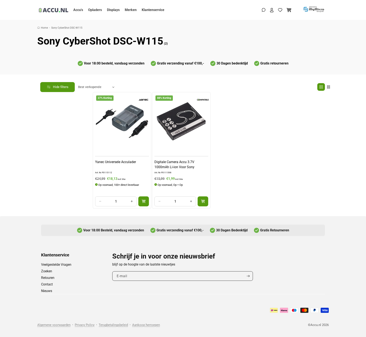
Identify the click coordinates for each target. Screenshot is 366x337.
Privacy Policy (84, 325)
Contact (47, 284)
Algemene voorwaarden (54, 325)
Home (44, 27)
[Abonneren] (248, 276)
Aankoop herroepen (146, 325)
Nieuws (46, 291)
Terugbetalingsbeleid (113, 325)
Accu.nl (316, 325)
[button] (264, 10)
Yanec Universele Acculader (115, 162)
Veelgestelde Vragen (56, 265)
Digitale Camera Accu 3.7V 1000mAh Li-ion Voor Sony (174, 164)
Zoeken (46, 271)
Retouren (47, 278)
